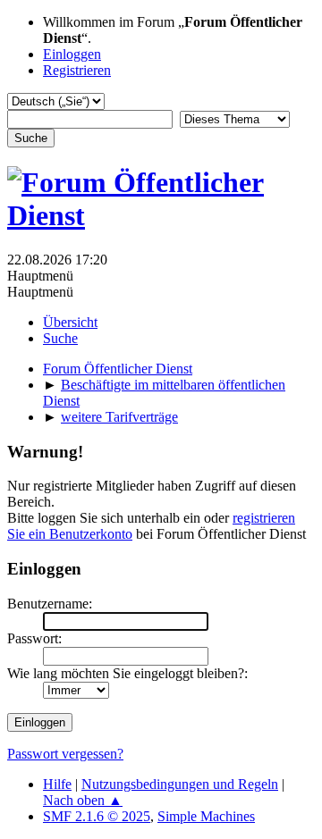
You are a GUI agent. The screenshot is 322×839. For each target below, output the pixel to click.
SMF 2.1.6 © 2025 (96, 816)
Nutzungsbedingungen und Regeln (179, 784)
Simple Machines (206, 816)
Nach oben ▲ (83, 800)
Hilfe (57, 784)
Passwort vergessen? (65, 753)
